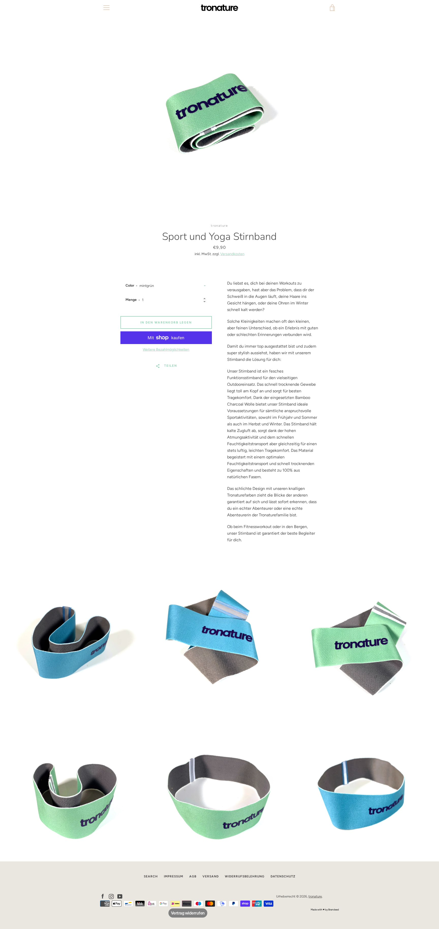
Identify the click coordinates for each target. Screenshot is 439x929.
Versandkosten (232, 254)
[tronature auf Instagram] (111, 896)
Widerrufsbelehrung (244, 876)
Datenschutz (283, 876)
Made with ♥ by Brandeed (325, 909)
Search (151, 876)
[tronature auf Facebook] (102, 896)
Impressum (173, 876)
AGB (192, 876)
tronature (315, 896)
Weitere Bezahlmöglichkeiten (166, 349)
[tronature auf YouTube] (119, 896)
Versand (210, 876)
